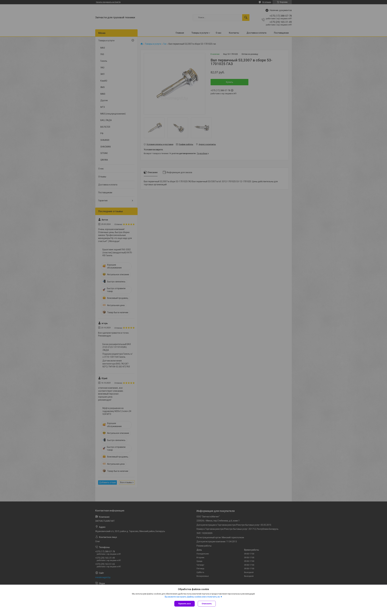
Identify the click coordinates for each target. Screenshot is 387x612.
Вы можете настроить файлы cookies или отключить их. (192, 597)
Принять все (184, 603)
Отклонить (207, 603)
